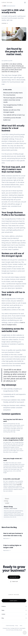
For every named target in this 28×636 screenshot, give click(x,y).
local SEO (19, 484)
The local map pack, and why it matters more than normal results (13, 100)
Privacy (16, 625)
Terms (21, 625)
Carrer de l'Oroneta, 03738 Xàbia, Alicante (14, 630)
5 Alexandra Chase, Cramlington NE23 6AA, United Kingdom (14, 628)
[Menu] (25, 2)
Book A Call (15, 581)
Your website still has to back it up (14, 115)
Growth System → (14, 600)
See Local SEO (13, 577)
